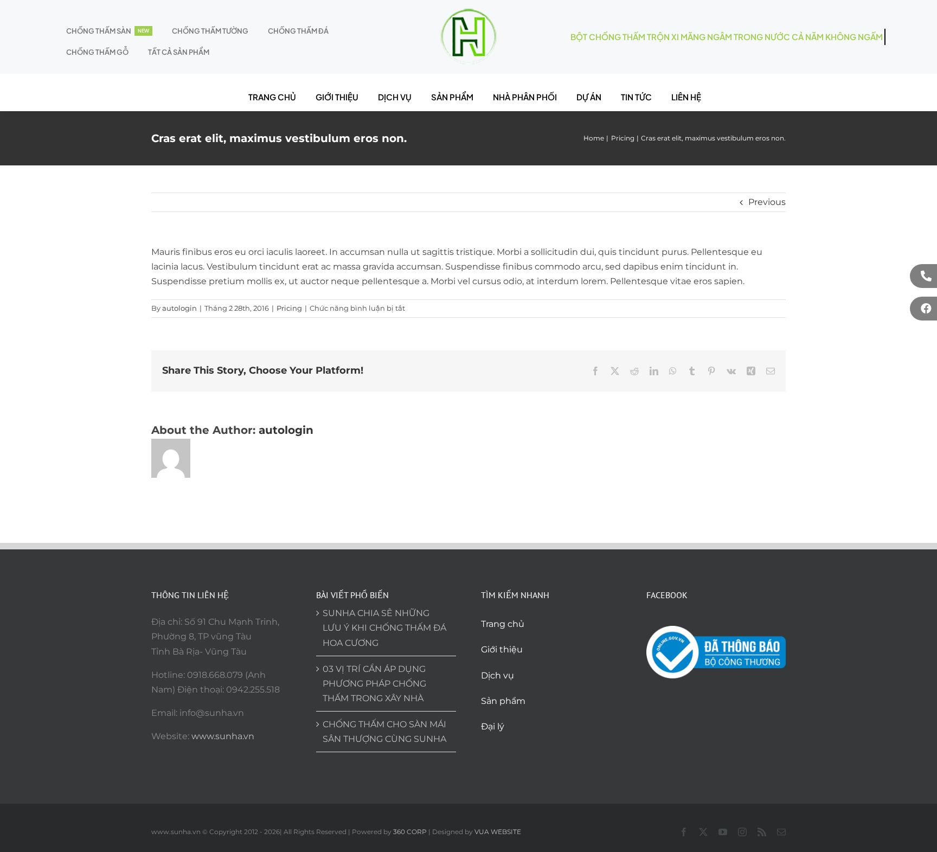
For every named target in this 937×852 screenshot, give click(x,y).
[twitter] (703, 832)
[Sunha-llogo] (468, 12)
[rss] (762, 832)
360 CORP (410, 832)
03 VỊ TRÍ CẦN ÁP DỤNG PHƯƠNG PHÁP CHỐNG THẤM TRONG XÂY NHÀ (374, 683)
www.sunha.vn (222, 736)
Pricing (289, 308)
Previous (767, 202)
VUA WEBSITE (497, 832)
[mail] (781, 832)
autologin (179, 308)
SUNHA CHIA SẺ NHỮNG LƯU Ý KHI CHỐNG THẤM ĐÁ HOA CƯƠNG (384, 628)
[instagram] (742, 832)
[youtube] (722, 832)
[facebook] (683, 832)
